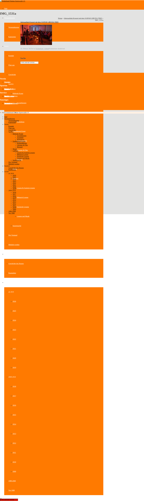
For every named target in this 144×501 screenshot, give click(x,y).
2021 (14, 349)
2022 (14, 339)
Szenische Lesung (23, 207)
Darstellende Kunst (19, 131)
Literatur (15, 151)
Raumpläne (12, 273)
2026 (14, 301)
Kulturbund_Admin (42, 49)
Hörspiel (20, 147)
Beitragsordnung (9, 96)
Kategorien (12, 37)
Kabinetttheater (22, 143)
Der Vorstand (12, 235)
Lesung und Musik (23, 216)
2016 (14, 405)
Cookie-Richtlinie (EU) (11, 103)
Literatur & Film (22, 150)
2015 (14, 415)
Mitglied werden (13, 245)
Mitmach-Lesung (22, 197)
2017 (14, 396)
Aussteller (7, 89)
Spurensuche (17, 226)
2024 (14, 320)
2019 (14, 367)
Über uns (11, 65)
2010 (14, 462)
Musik (15, 149)
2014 (14, 424)
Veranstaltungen (9, 18)
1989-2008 (12, 481)
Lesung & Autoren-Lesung (26, 188)
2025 (14, 311)
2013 (14, 434)
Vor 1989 (11, 490)
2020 (14, 358)
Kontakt (11, 56)
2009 (14, 471)
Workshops (20, 122)
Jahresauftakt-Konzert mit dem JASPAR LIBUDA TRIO (83, 18)
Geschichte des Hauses (16, 263)
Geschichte (12, 74)
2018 (14, 386)
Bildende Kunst (18, 93)
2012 (14, 443)
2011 (14, 452)
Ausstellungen (21, 103)
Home (60, 18)
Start (5, 8)
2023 (14, 330)
